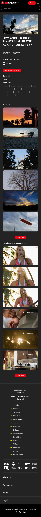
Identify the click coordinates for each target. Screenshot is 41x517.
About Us (7, 477)
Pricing (32, 3)
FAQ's (5, 493)
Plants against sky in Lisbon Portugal (17, 164)
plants (19, 95)
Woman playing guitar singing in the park (17, 302)
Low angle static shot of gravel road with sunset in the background (17, 143)
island (21, 92)
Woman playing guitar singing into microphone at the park (17, 281)
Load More (20, 237)
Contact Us (8, 485)
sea (5, 92)
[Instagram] (20, 512)
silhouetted (11, 95)
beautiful (20, 86)
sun (5, 95)
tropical (13, 86)
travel (34, 86)
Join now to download (12, 70)
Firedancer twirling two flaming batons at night (17, 344)
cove (27, 92)
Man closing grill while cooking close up (17, 365)
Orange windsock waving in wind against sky (17, 227)
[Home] (10, 3)
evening (18, 89)
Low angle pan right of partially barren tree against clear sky (17, 185)
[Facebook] (16, 512)
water (10, 92)
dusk (24, 89)
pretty (5, 89)
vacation (27, 86)
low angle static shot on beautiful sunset (17, 206)
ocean (30, 89)
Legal (5, 500)
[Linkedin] (24, 512)
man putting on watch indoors (17, 323)
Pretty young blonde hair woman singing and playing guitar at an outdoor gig (17, 261)
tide (16, 92)
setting (33, 92)
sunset (11, 89)
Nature (5, 79)
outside (6, 86)
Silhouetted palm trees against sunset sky (17, 122)
